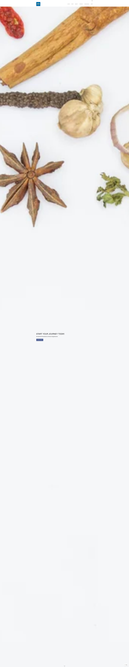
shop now (39, 339)
